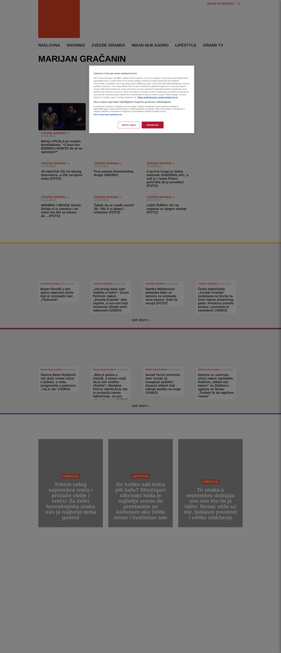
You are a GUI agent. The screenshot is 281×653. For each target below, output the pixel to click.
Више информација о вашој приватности (158, 97)
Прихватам (152, 125)
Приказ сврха (129, 125)
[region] (141, 99)
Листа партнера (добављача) (108, 114)
